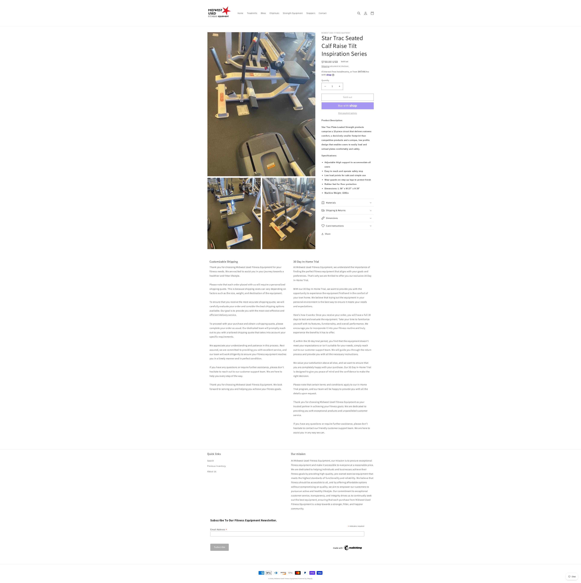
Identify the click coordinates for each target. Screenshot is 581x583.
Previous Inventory (216, 466)
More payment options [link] (347, 113)
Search (210, 460)
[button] (359, 13)
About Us (211, 471)
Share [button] (328, 233)
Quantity (325, 80)
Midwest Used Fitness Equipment (286, 579)
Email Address (218, 529)
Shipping (325, 66)
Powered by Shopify (305, 579)
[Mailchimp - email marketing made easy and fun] (347, 550)
